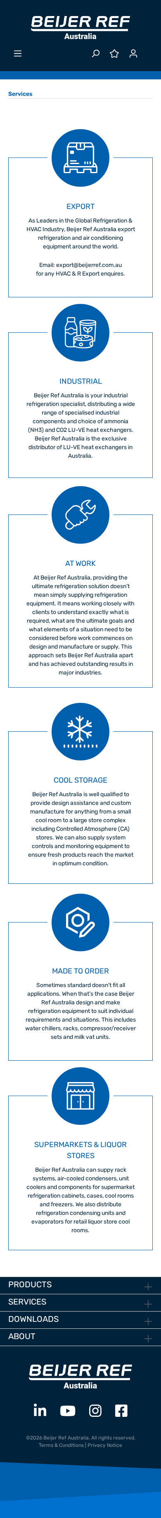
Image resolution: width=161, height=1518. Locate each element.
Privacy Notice (105, 1445)
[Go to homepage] (80, 27)
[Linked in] (40, 1411)
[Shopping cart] (148, 50)
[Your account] (133, 54)
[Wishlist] (114, 54)
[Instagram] (95, 1411)
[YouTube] (68, 1411)
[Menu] (17, 54)
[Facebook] (121, 1411)
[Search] (95, 54)
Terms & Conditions (61, 1445)
